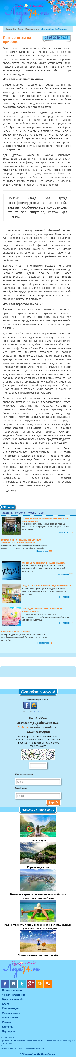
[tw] (22, 981)
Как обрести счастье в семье (15, 631)
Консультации (10, 1008)
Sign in (53, 802)
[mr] (40, 981)
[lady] (38, 970)
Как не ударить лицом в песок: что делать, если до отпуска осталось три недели (38, 926)
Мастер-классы (11, 1013)
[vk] (14, 981)
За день (7, 513)
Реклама (7, 1022)
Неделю (20, 512)
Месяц (32, 512)
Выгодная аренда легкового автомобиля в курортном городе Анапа (38, 896)
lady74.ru (71, 1040)
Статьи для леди (14, 29)
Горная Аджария (38, 867)
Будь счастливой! (12, 999)
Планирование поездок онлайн (38, 955)
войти (24, 727)
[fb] (5, 981)
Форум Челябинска (13, 994)
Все (41, 512)
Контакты (7, 1026)
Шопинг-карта (10, 1017)
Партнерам (8, 1031)
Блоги (5, 1004)
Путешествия (32, 29)
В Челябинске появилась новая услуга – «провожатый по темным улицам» (22, 541)
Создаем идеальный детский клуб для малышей (46, 585)
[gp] (31, 981)
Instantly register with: (38, 699)
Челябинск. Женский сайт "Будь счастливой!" (26, 14)
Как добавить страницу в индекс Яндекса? (43, 562)
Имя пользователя (24, 773)
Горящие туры (38, 840)
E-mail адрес (21, 788)
